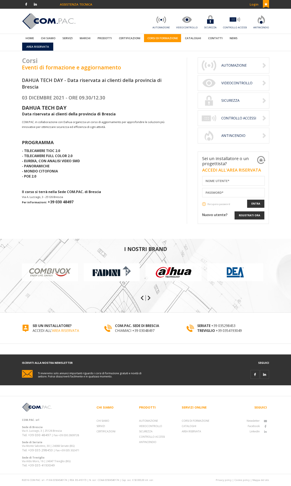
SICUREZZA (146, 431)
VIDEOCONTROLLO (150, 426)
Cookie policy (242, 480)
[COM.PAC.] (48, 21)
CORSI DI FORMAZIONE (195, 421)
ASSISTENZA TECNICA (76, 4)
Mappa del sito (260, 480)
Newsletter (253, 421)
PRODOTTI (105, 38)
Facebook (254, 426)
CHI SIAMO (103, 421)
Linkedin (255, 431)
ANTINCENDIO (147, 442)
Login (254, 4)
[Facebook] (26, 4)
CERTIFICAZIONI (106, 431)
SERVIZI (101, 426)
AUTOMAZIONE (148, 421)
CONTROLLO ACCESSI (152, 437)
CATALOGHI (189, 426)
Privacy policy (224, 480)
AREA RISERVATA (65, 330)
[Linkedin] (35, 4)
